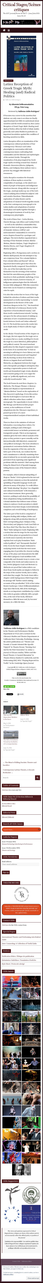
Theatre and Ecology (8, 850)
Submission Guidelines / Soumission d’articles (19, 960)
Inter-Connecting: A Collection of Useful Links (19, 944)
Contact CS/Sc (16, 1261)
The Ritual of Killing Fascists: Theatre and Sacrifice (20, 763)
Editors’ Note (24, 715)
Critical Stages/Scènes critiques (21, 7)
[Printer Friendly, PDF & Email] (9, 686)
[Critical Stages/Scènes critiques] (4, 30)
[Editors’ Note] (27, 710)
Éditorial (11, 817)
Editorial (4, 817)
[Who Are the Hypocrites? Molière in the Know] (10, 710)
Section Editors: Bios (8, 804)
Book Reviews (8, 80)
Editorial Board (7, 806)
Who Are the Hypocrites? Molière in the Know (10, 717)
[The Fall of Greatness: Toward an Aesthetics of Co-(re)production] (10, 734)
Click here (5, 790)
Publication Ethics (27, 1261)
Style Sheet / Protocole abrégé (13, 964)
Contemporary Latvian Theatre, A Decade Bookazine (18, 771)
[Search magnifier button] (39, 829)
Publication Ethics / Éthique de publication (18, 956)
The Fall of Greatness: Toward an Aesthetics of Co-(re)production (10, 742)
